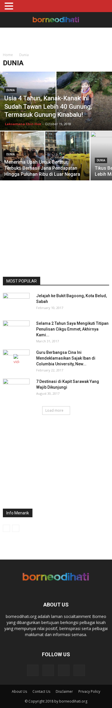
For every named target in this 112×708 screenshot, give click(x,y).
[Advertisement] (56, 37)
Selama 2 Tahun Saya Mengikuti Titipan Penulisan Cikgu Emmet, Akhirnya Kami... (72, 329)
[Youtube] (79, 670)
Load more (54, 410)
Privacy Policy (89, 691)
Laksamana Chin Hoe (23, 124)
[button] (104, 20)
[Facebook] (32, 670)
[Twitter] (63, 670)
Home (8, 54)
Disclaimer (64, 691)
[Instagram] (48, 670)
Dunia (10, 90)
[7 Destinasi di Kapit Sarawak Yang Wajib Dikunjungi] (16, 389)
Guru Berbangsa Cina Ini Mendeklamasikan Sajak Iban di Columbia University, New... (65, 358)
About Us (19, 691)
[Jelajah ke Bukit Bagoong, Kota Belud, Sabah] (16, 303)
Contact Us (41, 691)
